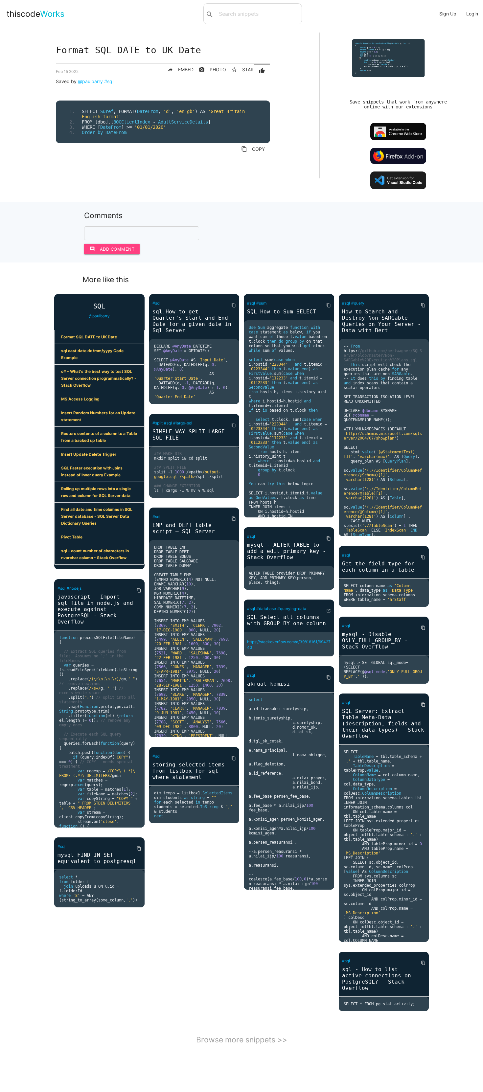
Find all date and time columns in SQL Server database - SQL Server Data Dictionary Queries (96, 516)
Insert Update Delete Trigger (88, 454)
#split (157, 423)
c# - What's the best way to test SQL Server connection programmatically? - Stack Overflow (98, 378)
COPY (253, 149)
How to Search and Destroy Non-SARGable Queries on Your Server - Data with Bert (381, 320)
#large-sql (182, 423)
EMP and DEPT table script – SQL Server (183, 528)
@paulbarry (90, 81)
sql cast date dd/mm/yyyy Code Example (92, 354)
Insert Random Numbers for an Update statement (98, 416)
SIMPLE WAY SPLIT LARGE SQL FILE (188, 434)
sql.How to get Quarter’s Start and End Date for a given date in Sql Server (191, 320)
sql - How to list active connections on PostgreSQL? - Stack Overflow (376, 978)
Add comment (112, 249)
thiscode (35, 14)
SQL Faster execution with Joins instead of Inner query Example (92, 471)
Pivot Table (71, 537)
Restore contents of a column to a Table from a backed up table (99, 437)
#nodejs (74, 588)
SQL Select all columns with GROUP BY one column (286, 620)
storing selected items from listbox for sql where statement (188, 771)
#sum (261, 303)
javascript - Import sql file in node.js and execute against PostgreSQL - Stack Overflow (95, 609)
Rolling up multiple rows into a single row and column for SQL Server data (96, 492)
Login (472, 13)
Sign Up (447, 13)
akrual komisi (268, 684)
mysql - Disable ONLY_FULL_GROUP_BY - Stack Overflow (375, 640)
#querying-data (291, 608)
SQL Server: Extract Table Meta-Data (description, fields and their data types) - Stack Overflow (383, 723)
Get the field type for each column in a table (378, 566)
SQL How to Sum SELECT (281, 311)
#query (357, 303)
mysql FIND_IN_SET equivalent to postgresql (97, 858)
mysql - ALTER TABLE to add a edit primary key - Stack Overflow (286, 551)
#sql (108, 81)
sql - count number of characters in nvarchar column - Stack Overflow (95, 554)
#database (266, 608)
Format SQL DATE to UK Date (89, 336)
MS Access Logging (80, 399)
